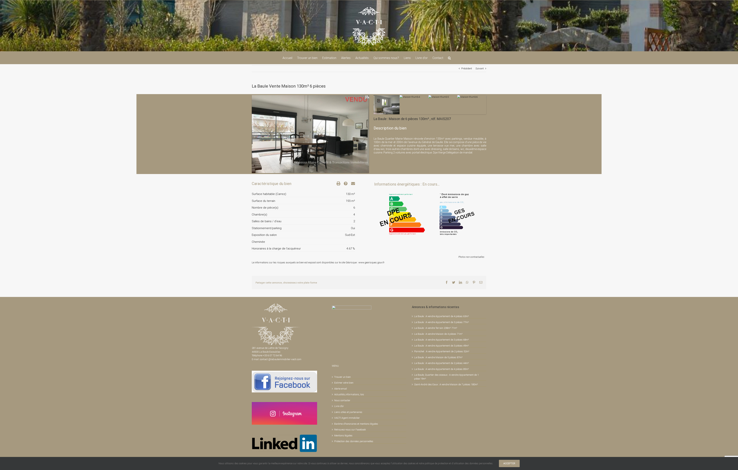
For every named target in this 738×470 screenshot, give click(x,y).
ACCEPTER (509, 463)
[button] (449, 57)
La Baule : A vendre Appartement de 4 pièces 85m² (441, 369)
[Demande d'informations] (344, 184)
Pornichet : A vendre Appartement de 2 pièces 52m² (441, 351)
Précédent (466, 68)
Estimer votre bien (343, 382)
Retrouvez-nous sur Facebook (350, 429)
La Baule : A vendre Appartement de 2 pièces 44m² (441, 363)
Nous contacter (342, 400)
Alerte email (340, 388)
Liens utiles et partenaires (348, 412)
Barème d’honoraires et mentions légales (356, 423)
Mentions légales (343, 435)
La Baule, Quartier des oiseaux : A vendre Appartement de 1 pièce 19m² (446, 376)
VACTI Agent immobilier (347, 417)
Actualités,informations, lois (349, 394)
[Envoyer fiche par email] (351, 184)
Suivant (479, 68)
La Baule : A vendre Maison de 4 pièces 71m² (438, 333)
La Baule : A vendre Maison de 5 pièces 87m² (438, 357)
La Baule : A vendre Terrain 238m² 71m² (435, 328)
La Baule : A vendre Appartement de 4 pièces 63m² (441, 316)
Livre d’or (339, 406)
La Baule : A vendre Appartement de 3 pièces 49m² (441, 345)
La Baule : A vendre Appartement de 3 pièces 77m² (441, 322)
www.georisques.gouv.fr (371, 262)
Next (375, 130)
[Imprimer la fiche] (336, 184)
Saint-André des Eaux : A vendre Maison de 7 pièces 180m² (446, 384)
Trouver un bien (342, 377)
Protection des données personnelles (353, 441)
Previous (246, 130)
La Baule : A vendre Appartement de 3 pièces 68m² (441, 339)
